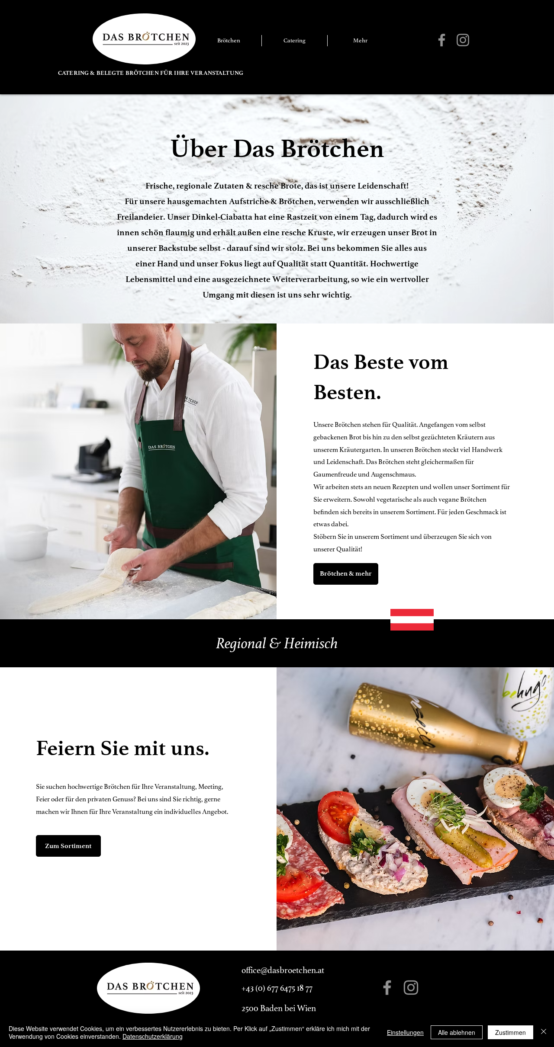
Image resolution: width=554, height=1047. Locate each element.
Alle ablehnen (456, 1032)
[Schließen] (543, 1032)
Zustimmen (510, 1032)
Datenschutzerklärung (152, 1036)
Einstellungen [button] (405, 1032)
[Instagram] (462, 40)
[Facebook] (441, 40)
